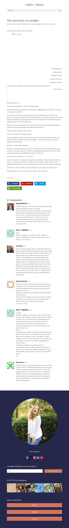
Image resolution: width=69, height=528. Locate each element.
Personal (43, 24)
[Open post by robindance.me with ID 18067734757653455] (39, 487)
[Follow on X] (30, 457)
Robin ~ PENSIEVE (22, 230)
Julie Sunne (20, 362)
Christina (19, 246)
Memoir (25, 24)
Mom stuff (31, 24)
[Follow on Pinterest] (41, 457)
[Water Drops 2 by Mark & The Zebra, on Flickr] (34, 49)
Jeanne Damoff (21, 281)
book (34, 505)
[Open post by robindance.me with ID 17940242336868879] (48, 487)
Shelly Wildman (21, 203)
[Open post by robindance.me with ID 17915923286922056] (29, 487)
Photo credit (10, 178)
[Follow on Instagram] (34, 457)
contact (34, 518)
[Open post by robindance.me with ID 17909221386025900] (20, 487)
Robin (10, 24)
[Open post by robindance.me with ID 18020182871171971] (57, 487)
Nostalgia (38, 24)
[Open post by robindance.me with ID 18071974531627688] (11, 487)
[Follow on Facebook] (27, 457)
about (34, 511)
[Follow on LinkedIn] (38, 457)
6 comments (51, 24)
